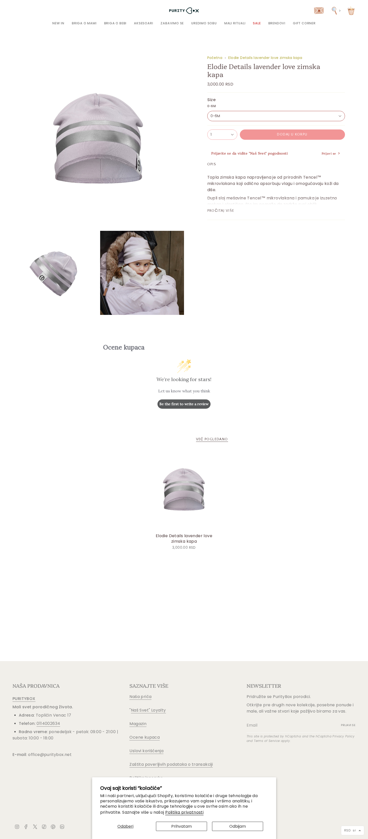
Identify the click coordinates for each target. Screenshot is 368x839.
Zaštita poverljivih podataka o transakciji (171, 764)
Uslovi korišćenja (146, 751)
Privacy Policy (343, 736)
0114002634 (48, 723)
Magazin (137, 724)
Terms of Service (267, 741)
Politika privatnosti (184, 812)
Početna (215, 57)
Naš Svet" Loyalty (148, 710)
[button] (84, 23)
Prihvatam (181, 826)
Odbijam (237, 826)
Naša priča (140, 697)
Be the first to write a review (184, 404)
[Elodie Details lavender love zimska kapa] (184, 491)
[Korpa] (351, 10)
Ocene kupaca (144, 737)
